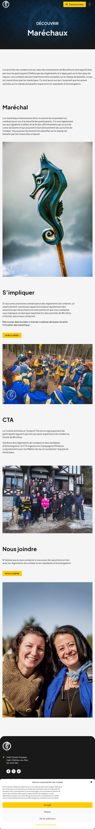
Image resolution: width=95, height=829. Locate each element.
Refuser (47, 812)
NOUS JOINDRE (12, 573)
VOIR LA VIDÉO (12, 335)
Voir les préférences (47, 819)
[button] (91, 782)
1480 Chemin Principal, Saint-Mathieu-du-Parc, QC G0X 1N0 (17, 760)
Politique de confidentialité (46, 825)
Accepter (47, 805)
